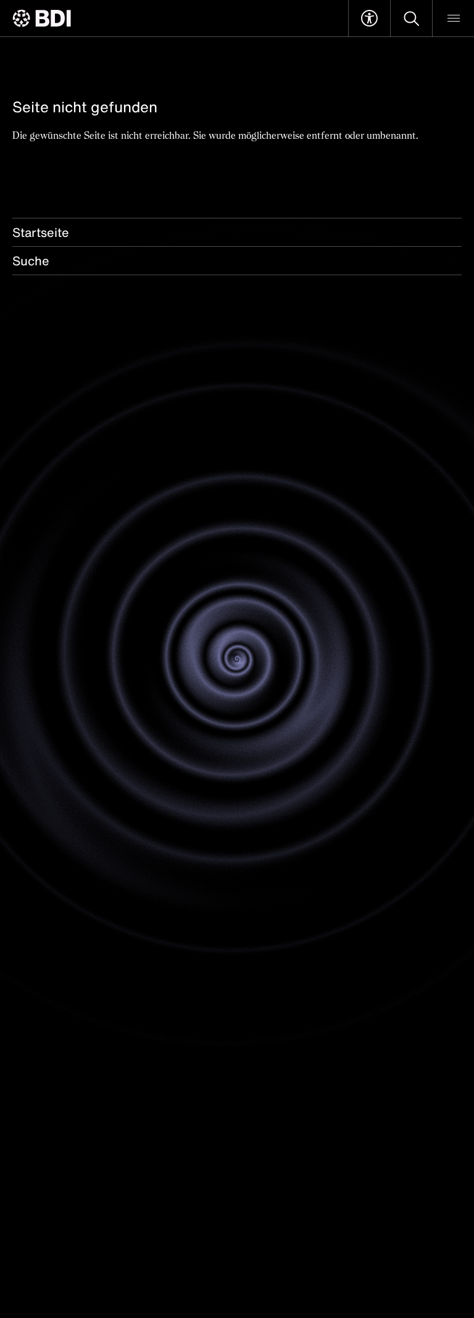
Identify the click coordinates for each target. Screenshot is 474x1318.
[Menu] (453, 18)
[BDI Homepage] (41, 18)
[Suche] (411, 18)
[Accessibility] (369, 18)
